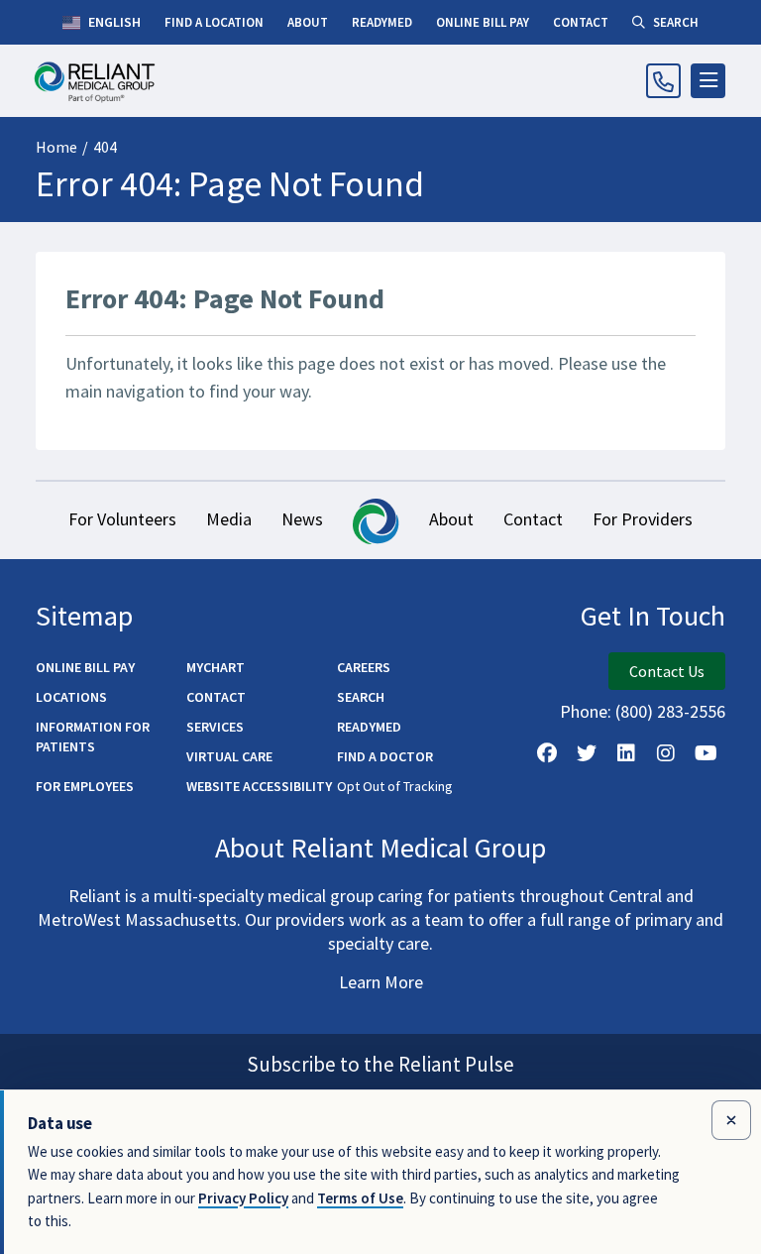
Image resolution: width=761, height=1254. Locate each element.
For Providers (643, 519)
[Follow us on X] (586, 753)
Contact (533, 519)
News (302, 519)
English (113, 22)
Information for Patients (93, 736)
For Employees (85, 786)
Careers (363, 667)
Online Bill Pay (85, 667)
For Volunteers (122, 519)
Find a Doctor (385, 756)
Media (229, 519)
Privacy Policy (243, 1198)
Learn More (381, 981)
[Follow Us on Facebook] (547, 753)
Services (215, 727)
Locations (71, 697)
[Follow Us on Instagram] (666, 753)
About (451, 519)
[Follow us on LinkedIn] (626, 753)
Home (56, 147)
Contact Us (667, 671)
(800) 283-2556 (670, 711)
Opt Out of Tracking (395, 786)
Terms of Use (360, 1198)
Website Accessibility (259, 786)
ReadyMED (369, 727)
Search (360, 697)
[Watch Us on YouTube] (705, 753)
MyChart (215, 667)
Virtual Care (229, 756)
